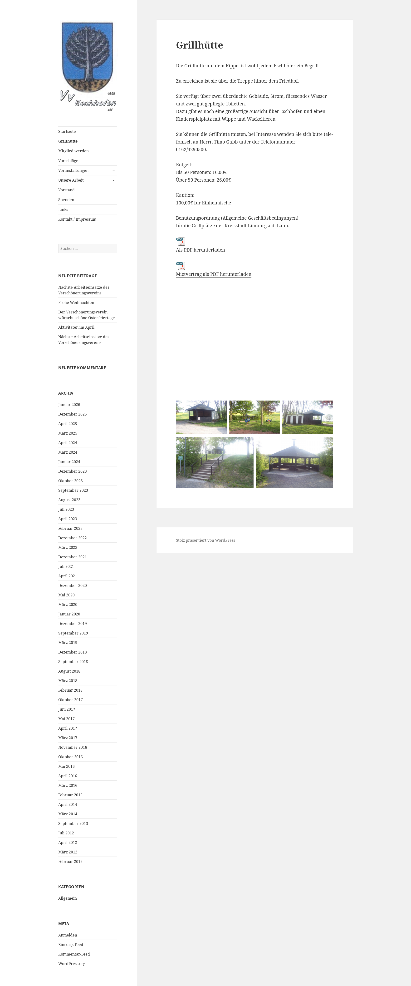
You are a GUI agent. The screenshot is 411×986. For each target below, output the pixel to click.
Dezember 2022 (72, 537)
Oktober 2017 (70, 699)
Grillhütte (68, 141)
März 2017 (67, 737)
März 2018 (67, 680)
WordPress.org (71, 963)
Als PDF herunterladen (200, 250)
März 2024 (67, 452)
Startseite (67, 131)
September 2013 (73, 823)
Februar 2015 (70, 795)
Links (63, 209)
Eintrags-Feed (70, 944)
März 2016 (67, 785)
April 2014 (67, 804)
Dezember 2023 (72, 471)
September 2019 (73, 633)
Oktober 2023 (70, 480)
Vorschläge (68, 160)
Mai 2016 (66, 766)
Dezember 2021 (72, 557)
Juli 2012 (66, 833)
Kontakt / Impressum (77, 219)
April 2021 (67, 576)
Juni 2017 (66, 709)
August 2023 (69, 499)
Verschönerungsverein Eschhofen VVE (88, 70)
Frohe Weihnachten (76, 302)
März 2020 (67, 604)
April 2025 (67, 423)
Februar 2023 (70, 528)
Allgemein (67, 898)
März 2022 (67, 547)
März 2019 (67, 642)
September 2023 (73, 490)
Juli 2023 (66, 509)
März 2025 (67, 433)
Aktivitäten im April (76, 327)
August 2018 (69, 671)
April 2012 (67, 842)
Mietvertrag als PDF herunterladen (213, 274)
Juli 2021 (66, 566)
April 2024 (67, 442)
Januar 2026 (69, 404)
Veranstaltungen (73, 170)
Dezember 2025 (72, 414)
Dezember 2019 (72, 623)
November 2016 (72, 747)
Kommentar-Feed (74, 954)
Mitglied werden (73, 151)
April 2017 (67, 728)
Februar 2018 (70, 690)
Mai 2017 (66, 718)
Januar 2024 (69, 461)
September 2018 (73, 661)
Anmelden (67, 935)
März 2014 (67, 814)
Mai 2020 (66, 595)
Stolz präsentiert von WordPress (205, 540)
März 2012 (67, 852)
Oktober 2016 (70, 756)
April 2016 (67, 775)
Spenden (66, 199)
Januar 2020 (69, 614)
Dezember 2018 (72, 652)
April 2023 (67, 518)
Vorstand (66, 190)
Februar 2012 (70, 861)
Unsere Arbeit (71, 180)
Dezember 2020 (72, 585)
